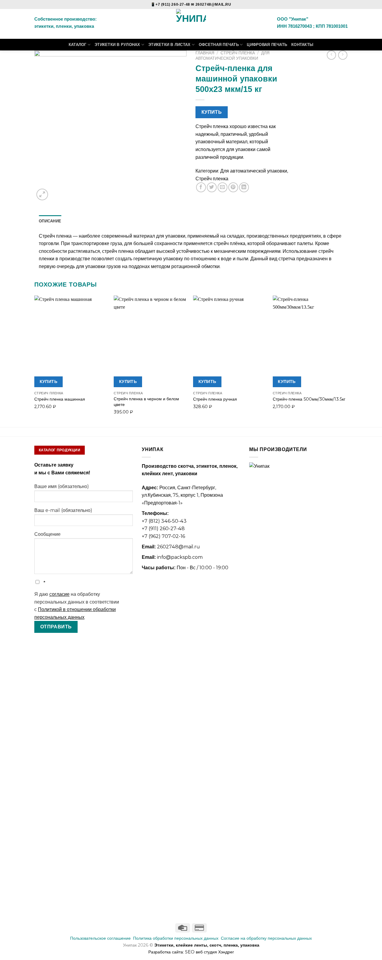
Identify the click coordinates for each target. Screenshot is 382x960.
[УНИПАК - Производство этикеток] (191, 24)
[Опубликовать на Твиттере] (212, 187)
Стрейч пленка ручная (215, 399)
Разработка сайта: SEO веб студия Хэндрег (191, 952)
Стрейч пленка (238, 52)
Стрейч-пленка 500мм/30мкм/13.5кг (309, 399)
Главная (204, 52)
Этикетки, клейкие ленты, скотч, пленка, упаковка (206, 945)
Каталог (78, 44)
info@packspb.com (180, 557)
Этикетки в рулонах (117, 44)
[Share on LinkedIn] (244, 187)
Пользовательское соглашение (100, 938)
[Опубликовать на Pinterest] (233, 187)
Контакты (302, 44)
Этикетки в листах (169, 44)
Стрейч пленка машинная (59, 399)
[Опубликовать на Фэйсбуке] (201, 187)
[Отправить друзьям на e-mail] (222, 187)
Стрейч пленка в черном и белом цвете (146, 401)
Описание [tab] (50, 221)
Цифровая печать (267, 44)
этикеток (206, 466)
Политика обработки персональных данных (175, 938)
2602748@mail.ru (178, 547)
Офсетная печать (219, 44)
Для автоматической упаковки (232, 55)
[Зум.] (42, 194)
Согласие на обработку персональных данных (266, 938)
